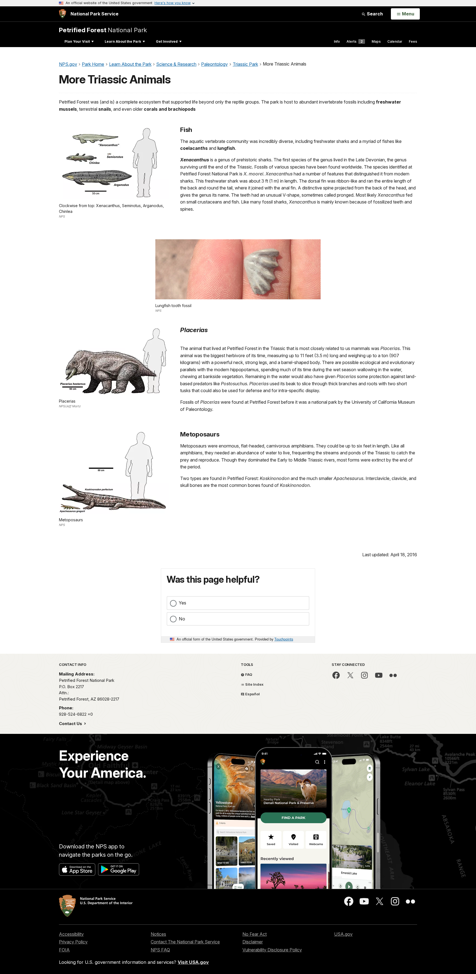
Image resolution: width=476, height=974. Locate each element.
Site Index (254, 684)
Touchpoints (283, 639)
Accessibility (71, 934)
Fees (413, 41)
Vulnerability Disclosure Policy (272, 950)
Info (337, 41)
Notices (158, 934)
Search (374, 14)
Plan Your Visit (77, 41)
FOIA (64, 950)
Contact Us (71, 723)
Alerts (355, 41)
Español (252, 694)
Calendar (394, 41)
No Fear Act (254, 934)
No (182, 619)
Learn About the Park (123, 41)
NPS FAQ (160, 950)
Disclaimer (252, 942)
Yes (182, 603)
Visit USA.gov (193, 962)
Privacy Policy (73, 942)
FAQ (248, 674)
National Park (103, 30)
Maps (376, 41)
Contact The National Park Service (185, 942)
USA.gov (343, 934)
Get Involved (167, 41)
